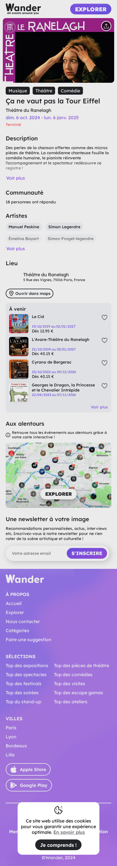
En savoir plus (69, 832)
